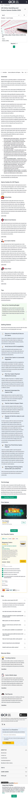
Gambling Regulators (5, 760)
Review (8, 562)
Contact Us (3, 755)
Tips (22, 72)
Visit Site (23, 561)
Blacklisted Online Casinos (7, 763)
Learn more (3, 215)
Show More (14, 530)
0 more (18, 590)
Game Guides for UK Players (14, 72)
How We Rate (4, 758)
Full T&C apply (4, 559)
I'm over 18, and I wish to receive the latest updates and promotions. (14, 739)
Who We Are (3, 753)
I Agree (14, 796)
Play (23, 522)
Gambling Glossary (9, 497)
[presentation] (26, 311)
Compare (4, 562)
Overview (5, 72)
